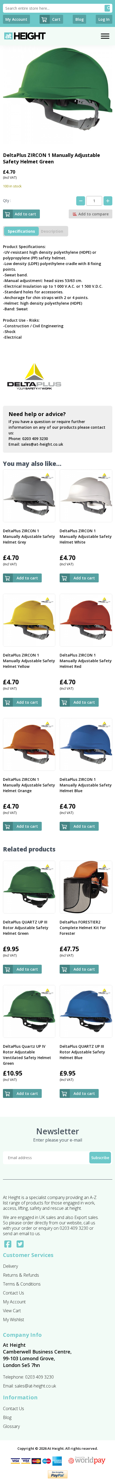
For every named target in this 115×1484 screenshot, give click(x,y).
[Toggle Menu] (105, 36)
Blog (7, 1417)
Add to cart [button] (27, 577)
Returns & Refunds (21, 1275)
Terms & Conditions (22, 1284)
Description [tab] (52, 231)
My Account (14, 1302)
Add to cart (25, 214)
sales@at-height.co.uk (42, 444)
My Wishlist (13, 1319)
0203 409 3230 (35, 438)
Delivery (10, 1266)
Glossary (11, 1426)
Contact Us (13, 1293)
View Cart (12, 1311)
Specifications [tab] (21, 231)
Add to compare (93, 214)
